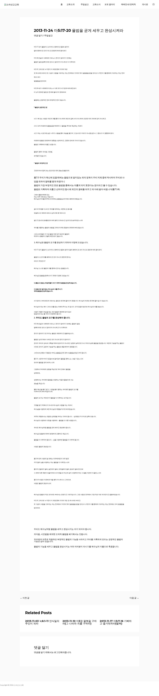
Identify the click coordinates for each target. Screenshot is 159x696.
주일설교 (85, 4)
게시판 (145, 4)
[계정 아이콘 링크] (153, 4)
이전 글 (24, 598)
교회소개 (71, 4)
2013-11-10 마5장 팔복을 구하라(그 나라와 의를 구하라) (79, 622)
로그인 (57, 652)
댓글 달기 (38, 35)
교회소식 (97, 4)
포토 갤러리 (110, 4)
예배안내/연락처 (128, 4)
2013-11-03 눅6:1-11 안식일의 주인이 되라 (42, 622)
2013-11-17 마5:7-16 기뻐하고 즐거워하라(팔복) (116, 622)
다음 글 (134, 598)
